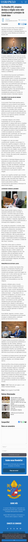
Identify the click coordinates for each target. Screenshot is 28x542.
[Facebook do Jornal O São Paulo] (7, 528)
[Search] (21, 2)
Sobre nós (14, 503)
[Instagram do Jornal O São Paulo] (10, 528)
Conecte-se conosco (14, 523)
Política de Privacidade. (18, 538)
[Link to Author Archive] (3, 20)
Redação (7, 19)
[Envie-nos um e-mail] (20, 528)
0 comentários (23, 20)
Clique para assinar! (14, 470)
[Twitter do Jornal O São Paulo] (14, 528)
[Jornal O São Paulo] (8, 2)
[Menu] (25, 2)
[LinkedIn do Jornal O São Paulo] (17, 528)
